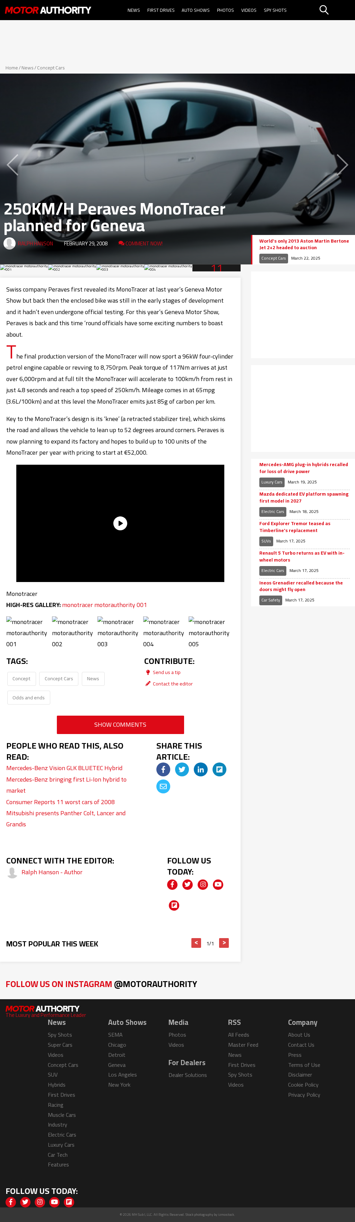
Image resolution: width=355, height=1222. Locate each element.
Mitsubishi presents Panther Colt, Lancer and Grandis (65, 818)
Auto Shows (196, 10)
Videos (249, 10)
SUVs (266, 541)
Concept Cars (51, 67)
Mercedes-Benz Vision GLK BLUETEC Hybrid (64, 768)
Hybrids (57, 1084)
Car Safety (270, 600)
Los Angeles (122, 1074)
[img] (163, 769)
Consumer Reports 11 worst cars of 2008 (60, 802)
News (134, 10)
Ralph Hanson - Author (52, 872)
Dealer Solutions (187, 1075)
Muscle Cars (62, 1115)
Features (58, 1164)
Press (295, 1055)
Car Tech (58, 1154)
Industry (57, 1124)
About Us (299, 1034)
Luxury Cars (272, 482)
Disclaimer (300, 1074)
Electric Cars (272, 511)
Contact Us (301, 1044)
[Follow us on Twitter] (187, 884)
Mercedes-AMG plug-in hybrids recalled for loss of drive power (303, 468)
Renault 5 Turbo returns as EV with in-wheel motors (302, 556)
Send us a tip (166, 672)
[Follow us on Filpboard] (174, 905)
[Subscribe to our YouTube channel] (218, 884)
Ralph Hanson (35, 243)
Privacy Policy (304, 1094)
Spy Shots (275, 10)
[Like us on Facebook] (172, 884)
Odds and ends (28, 697)
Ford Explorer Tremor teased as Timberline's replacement (294, 527)
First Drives (161, 10)
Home (12, 67)
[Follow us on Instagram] (203, 884)
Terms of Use (304, 1065)
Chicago (117, 1044)
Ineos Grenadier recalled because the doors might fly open (301, 586)
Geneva (116, 1065)
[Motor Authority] (48, 10)
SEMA (115, 1034)
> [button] (224, 943)
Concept (21, 678)
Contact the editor (172, 683)
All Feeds (238, 1034)
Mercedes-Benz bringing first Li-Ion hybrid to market (66, 785)
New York (119, 1084)
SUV (53, 1074)
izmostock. (226, 1214)
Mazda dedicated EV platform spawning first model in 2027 (303, 497)
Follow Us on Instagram (101, 984)
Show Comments (120, 724)
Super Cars (60, 1044)
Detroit (116, 1055)
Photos (225, 10)
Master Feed (243, 1044)
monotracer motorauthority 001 (104, 604)
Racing (55, 1104)
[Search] (336, 10)
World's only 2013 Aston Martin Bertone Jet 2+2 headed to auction (304, 244)
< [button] (196, 943)
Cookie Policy (303, 1084)
